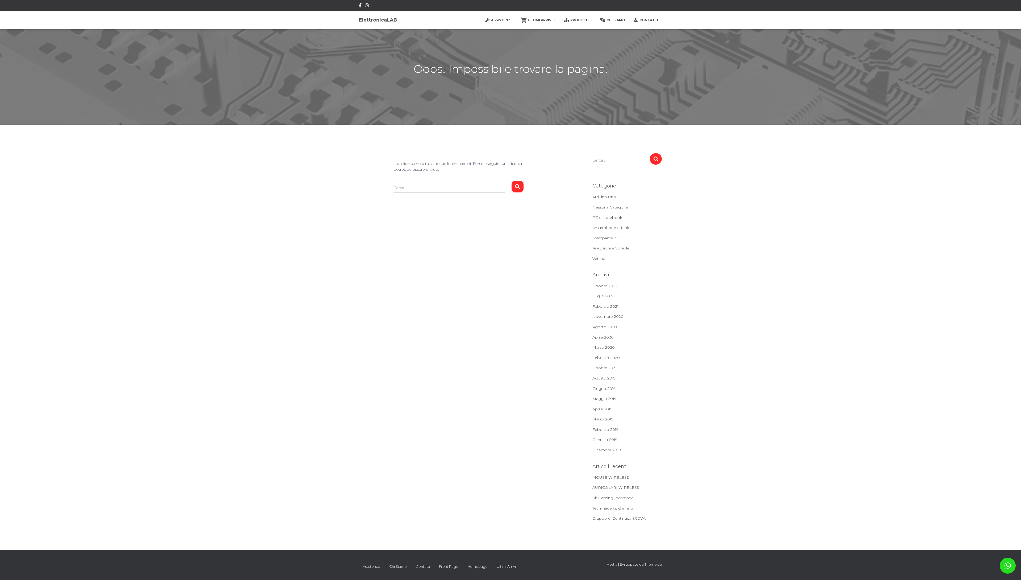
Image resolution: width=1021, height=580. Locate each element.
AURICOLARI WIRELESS (615, 487)
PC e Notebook (607, 217)
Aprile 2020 (603, 337)
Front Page (448, 566)
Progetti (579, 20)
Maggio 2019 (604, 398)
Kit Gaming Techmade (613, 497)
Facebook (360, 6)
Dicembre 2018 (606, 450)
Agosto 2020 (604, 326)
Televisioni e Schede (610, 248)
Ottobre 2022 (604, 285)
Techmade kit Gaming (612, 508)
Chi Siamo (615, 20)
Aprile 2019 (602, 409)
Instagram (367, 6)
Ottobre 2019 (604, 367)
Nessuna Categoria (610, 207)
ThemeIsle (653, 564)
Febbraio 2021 (605, 306)
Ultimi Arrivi (540, 20)
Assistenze (502, 20)
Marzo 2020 (603, 347)
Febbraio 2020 (606, 357)
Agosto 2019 (604, 378)
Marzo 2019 (602, 419)
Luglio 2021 (602, 296)
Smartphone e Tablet (612, 227)
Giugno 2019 (604, 388)
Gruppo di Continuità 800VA (619, 518)
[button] (1008, 566)
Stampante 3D (606, 238)
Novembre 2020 (608, 316)
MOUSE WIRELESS (610, 477)
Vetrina (598, 258)
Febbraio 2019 (605, 429)
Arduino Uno (604, 196)
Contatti (648, 20)
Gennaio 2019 (604, 439)
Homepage (477, 566)
